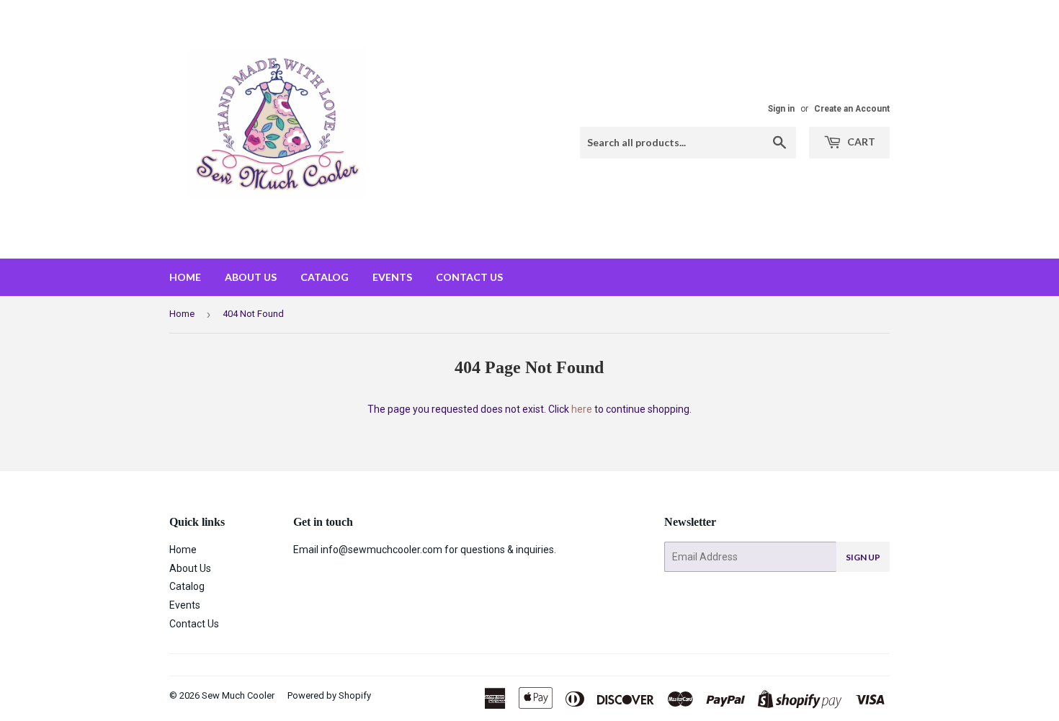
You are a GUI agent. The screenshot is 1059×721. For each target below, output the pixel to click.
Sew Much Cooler (238, 695)
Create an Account (852, 109)
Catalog (324, 277)
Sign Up (863, 557)
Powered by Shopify (329, 695)
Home (185, 277)
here (581, 409)
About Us (251, 277)
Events (392, 277)
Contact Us (469, 277)
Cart (860, 141)
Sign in (781, 109)
